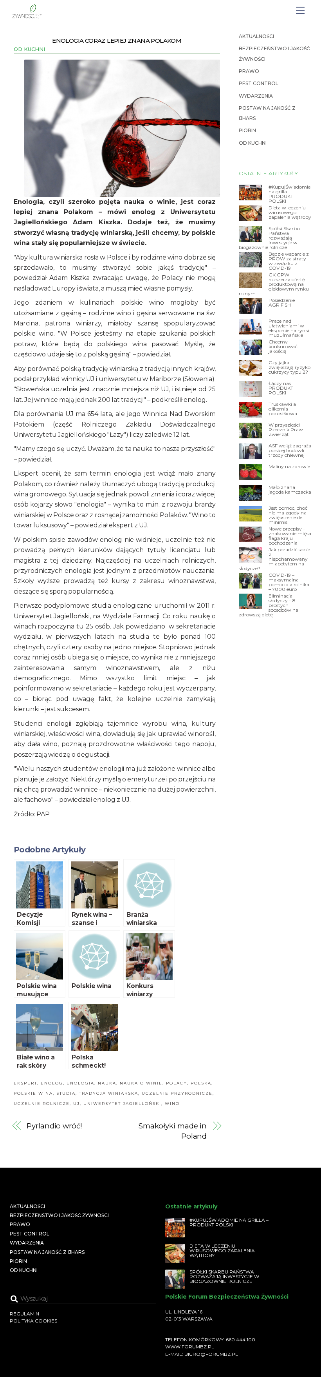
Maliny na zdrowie (289, 466)
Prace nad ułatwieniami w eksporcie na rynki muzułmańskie (289, 328)
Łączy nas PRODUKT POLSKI (281, 388)
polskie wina (33, 1093)
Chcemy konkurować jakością (283, 347)
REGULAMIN (24, 1314)
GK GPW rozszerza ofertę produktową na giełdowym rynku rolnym (274, 284)
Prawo (249, 71)
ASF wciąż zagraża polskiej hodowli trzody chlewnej (290, 450)
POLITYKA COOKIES (33, 1321)
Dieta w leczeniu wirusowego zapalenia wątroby (290, 212)
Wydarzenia (256, 96)
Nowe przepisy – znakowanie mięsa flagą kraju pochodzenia (290, 536)
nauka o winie (141, 1083)
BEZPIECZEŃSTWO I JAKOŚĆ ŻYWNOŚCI (59, 1215)
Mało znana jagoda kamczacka (290, 489)
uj (76, 1103)
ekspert (25, 1083)
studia (66, 1093)
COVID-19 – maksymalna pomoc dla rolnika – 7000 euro (289, 582)
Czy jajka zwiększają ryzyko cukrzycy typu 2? (289, 367)
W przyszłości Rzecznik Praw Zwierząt (286, 430)
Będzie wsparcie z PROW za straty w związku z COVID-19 (289, 261)
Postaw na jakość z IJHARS (47, 1252)
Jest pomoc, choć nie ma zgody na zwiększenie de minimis (288, 515)
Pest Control (258, 83)
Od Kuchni (29, 49)
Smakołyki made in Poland (173, 1131)
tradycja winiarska (108, 1093)
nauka (107, 1083)
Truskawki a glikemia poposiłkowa (283, 409)
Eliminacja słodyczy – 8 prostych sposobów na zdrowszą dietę (268, 605)
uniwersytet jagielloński (122, 1103)
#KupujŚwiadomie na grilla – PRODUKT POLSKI (289, 194)
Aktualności (256, 36)
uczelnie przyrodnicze (177, 1093)
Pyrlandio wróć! (54, 1125)
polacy (176, 1083)
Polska (201, 1083)
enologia (80, 1083)
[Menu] (300, 10)
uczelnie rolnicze (42, 1103)
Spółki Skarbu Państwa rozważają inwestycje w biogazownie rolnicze (269, 238)
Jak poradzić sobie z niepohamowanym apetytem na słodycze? (274, 559)
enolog (52, 1083)
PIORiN (247, 130)
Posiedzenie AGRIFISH (282, 302)
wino (172, 1103)
